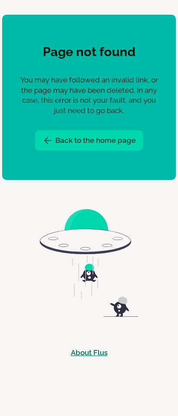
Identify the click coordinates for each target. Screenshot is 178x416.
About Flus (89, 352)
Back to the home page (95, 140)
